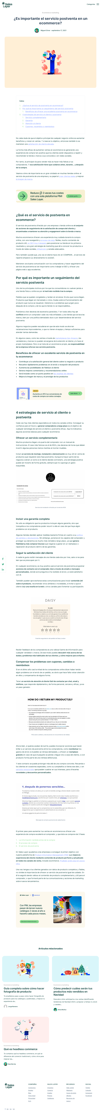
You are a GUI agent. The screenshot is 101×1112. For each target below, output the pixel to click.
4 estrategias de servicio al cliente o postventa (41, 115)
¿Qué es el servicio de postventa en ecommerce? (42, 106)
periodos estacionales (25, 769)
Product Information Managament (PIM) (52, 855)
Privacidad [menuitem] (31, 1098)
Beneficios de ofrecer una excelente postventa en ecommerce (51, 111)
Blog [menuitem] (29, 1093)
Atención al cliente (33, 123)
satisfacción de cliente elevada (41, 144)
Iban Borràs (12, 1064)
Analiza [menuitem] (49, 1093)
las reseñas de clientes (63, 374)
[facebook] (3, 559)
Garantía (29, 121)
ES (10, 1109)
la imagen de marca (24, 179)
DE (14, 1109)
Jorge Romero (13, 1006)
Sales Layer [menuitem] (52, 1084)
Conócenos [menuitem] (32, 1088)
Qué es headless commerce (20, 1049)
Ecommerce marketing (50, 13)
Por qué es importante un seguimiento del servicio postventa (47, 109)
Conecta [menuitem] (50, 1090)
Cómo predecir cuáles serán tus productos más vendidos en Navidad (73, 991)
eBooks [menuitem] (68, 1096)
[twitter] (3, 564)
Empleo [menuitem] (30, 1090)
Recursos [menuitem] (70, 1084)
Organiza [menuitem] (50, 1088)
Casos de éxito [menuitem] (71, 1093)
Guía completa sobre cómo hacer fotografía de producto (24, 990)
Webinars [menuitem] (69, 1090)
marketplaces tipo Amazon (66, 338)
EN (7, 1109)
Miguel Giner (45, 30)
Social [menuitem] (88, 1084)
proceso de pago (48, 240)
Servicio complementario (35, 117)
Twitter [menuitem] (88, 1088)
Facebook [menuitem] (89, 1096)
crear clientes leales (67, 176)
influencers (41, 249)
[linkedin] (3, 569)
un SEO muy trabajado (37, 243)
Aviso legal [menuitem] (31, 1096)
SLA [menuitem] (29, 1101)
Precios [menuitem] (49, 1096)
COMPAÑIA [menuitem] (32, 1084)
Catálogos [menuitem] (50, 1098)
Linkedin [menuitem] (88, 1090)
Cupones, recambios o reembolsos (39, 126)
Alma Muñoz (62, 1009)
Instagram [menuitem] (89, 1093)
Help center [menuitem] (70, 1088)
